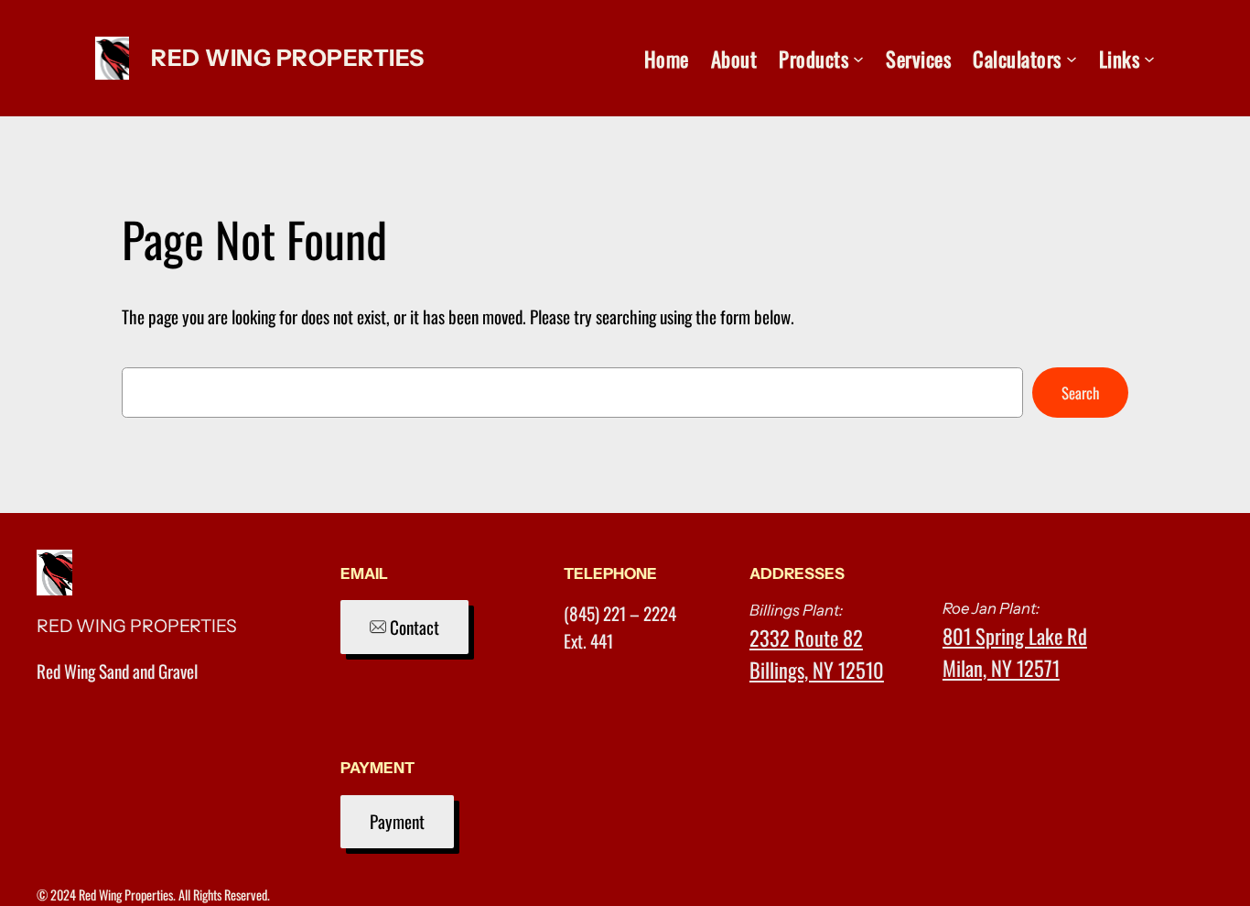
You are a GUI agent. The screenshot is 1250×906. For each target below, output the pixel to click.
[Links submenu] (1149, 58)
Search (1080, 392)
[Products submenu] (858, 58)
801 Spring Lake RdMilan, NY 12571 (1015, 651)
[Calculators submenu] (1071, 58)
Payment (397, 821)
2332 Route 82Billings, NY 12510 (816, 653)
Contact (412, 627)
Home (666, 58)
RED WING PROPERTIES (288, 57)
